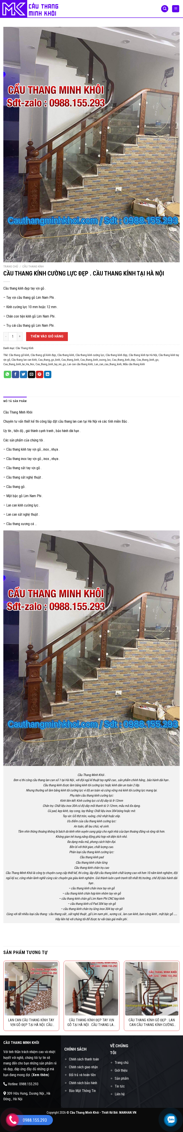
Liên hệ (120, 1094)
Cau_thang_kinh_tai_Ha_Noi (18, 364)
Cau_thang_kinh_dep (123, 359)
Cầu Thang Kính (33, 266)
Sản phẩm (122, 1078)
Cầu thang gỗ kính (19, 355)
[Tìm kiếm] (164, 9)
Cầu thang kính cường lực (89, 355)
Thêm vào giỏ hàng (47, 336)
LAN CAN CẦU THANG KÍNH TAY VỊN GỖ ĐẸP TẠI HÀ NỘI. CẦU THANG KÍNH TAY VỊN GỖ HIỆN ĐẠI (31, 1022)
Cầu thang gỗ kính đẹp (43, 355)
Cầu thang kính (65, 355)
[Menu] (175, 9)
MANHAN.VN (127, 1113)
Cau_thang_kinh (70, 359)
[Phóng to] (9, 257)
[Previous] (3, 997)
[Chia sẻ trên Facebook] (15, 374)
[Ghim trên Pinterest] (39, 374)
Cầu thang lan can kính (24, 359)
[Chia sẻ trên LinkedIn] (47, 374)
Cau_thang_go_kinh (49, 359)
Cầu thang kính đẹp (116, 355)
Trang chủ (10, 266)
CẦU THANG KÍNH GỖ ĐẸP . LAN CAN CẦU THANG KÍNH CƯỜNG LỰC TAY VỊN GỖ (152, 1022)
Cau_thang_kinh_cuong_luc (95, 359)
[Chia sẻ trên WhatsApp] (7, 374)
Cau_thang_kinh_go (147, 359)
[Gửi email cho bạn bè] (31, 374)
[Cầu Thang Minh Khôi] (32, 9)
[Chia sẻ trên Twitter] (23, 374)
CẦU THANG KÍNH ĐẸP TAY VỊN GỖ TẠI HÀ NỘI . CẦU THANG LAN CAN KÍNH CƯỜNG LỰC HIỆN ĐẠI (91, 1022)
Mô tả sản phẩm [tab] (15, 401)
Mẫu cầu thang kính (134, 364)
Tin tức (120, 1086)
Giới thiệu (121, 1070)
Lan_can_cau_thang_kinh (108, 364)
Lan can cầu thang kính (80, 364)
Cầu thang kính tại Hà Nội (143, 355)
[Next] (179, 997)
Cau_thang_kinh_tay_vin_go (50, 364)
